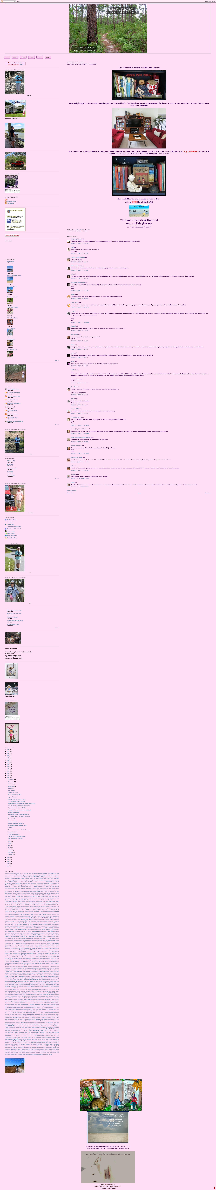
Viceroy (35, 1037)
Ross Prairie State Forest (29, 1012)
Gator (12, 940)
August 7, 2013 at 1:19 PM (79, 330)
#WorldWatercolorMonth (14, 873)
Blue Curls (54, 891)
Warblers (29, 1039)
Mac (50, 973)
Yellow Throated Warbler (24, 1052)
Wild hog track (31, 1044)
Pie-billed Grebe (24, 994)
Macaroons (53, 973)
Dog (10, 921)
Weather (7, 1041)
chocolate (24, 908)
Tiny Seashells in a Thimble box (16, 801)
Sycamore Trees (32, 1029)
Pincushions (7, 996)
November (11, 781)
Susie (72, 353)
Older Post (208, 493)
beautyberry (26, 884)
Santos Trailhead (47, 1014)
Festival (10, 931)
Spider (54, 1020)
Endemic (7, 927)
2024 (8, 753)
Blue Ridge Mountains (36, 893)
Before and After (46, 884)
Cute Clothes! (11, 790)
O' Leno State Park (13, 986)
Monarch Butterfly (39, 978)
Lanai (30, 968)
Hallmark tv (56, 948)
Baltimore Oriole (34, 883)
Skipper (15, 1020)
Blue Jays (20, 893)
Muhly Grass (45, 981)
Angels (8, 880)
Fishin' (20, 931)
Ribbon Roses (32, 1009)
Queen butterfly (47, 999)
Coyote (14, 914)
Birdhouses (31, 886)
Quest (53, 999)
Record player (27, 1002)
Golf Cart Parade (16, 943)
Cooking (17, 913)
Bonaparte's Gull (27, 896)
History (13, 955)
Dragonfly (18, 922)
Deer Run (10, 919)
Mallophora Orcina (9, 974)
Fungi (50, 938)
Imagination (53, 961)
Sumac (6, 1025)
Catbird (22, 904)
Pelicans (7, 992)
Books (78, 230)
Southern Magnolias (40, 1020)
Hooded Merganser (23, 956)
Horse (37, 956)
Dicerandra (35, 919)
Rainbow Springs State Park (53, 1001)
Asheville (29, 881)
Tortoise (20, 1032)
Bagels (54, 881)
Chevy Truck (56, 906)
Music (13, 983)
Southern (33, 1020)
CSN (21, 916)
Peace (50, 991)
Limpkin (7, 971)
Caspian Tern (16, 904)
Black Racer (46, 888)
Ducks (38, 922)
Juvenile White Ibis (9, 966)
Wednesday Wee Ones (20, 1041)
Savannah (53, 1014)
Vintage (48, 1037)
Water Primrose (49, 1039)
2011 (8, 859)
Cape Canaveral (19, 903)
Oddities (57, 986)
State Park (8, 1024)
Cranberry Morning (76, 265)
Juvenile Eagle (44, 964)
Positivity (17, 997)
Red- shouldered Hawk (43, 1004)
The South (26, 1030)
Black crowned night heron (21, 888)
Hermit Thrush (24, 953)
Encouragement (55, 926)
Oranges (7, 989)
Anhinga (12, 880)
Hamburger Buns (49, 950)
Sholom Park (30, 1019)
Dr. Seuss (14, 922)
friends (31, 938)
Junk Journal (27, 964)
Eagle (12, 924)
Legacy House (17, 969)
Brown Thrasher (28, 898)
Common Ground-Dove (18, 911)
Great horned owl (15, 946)
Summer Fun (34, 1025)
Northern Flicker (23, 984)
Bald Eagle (27, 883)
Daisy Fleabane (46, 916)
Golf (10, 943)
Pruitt (25, 999)
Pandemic (23, 991)
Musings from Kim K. (76, 457)
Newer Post (70, 493)
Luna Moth (41, 973)
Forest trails (52, 936)
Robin (34, 1010)
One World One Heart (14, 987)
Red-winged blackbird (10, 1007)
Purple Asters (35, 999)
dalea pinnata (53, 916)
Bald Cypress (22, 883)
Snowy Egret (28, 1020)
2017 (8, 769)
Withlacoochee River (25, 1047)
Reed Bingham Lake (21, 1007)
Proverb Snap (20, 999)
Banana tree (40, 883)
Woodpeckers (14, 1049)
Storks (42, 1024)
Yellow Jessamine (43, 1050)
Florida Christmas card (20, 933)
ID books (42, 961)
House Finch (45, 958)
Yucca (21, 1054)
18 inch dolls (23, 873)
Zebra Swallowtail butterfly (36, 1054)
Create (39, 914)
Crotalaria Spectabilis (9, 916)
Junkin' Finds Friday (35, 964)
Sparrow (50, 1020)
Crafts (31, 914)
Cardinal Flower (43, 903)
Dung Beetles (47, 922)
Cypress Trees (32, 916)
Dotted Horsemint (44, 921)
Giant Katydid (32, 940)
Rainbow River (42, 1001)
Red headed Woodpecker (20, 1004)
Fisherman (17, 931)
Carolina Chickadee (54, 903)
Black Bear (7, 888)
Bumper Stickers (54, 898)
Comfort (38, 909)
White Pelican (22, 1042)
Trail (29, 1032)
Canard (37, 901)
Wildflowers (8, 1046)
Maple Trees (36, 974)
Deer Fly (54, 917)
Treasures (41, 1032)
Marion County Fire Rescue (48, 974)
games (53, 938)
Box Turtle (46, 896)
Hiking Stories (8, 955)
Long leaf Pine (50, 971)
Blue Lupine (25, 893)
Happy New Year (43, 951)
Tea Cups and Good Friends (15, 838)
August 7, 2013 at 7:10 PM (79, 383)
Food (17, 936)
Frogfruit (37, 938)
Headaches (56, 951)
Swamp (16, 1029)
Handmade (7, 951)
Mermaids (7, 978)
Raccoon (30, 1001)
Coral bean (22, 912)
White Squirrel (28, 1042)
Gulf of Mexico (45, 948)
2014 (8, 775)
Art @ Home (10, 464)
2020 (8, 762)
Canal (26, 901)
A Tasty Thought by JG (13, 624)
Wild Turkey (50, 1044)
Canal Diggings (31, 901)
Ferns (6, 931)
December (11, 779)
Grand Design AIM (9, 945)
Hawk (51, 951)
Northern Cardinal (13, 984)
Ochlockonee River (38, 986)
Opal (28, 987)
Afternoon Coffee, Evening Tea (15, 421)
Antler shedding (22, 880)
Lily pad (37, 969)
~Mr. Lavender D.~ (10, 203)
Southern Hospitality (12, 617)
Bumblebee (47, 898)
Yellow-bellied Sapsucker (34, 1052)
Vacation (37, 1035)
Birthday (40, 886)
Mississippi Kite (25, 978)
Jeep (36, 963)
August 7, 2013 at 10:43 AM (80, 307)
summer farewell (17, 1025)
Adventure (18, 875)
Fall (36, 927)
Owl (14, 989)
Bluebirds (52, 894)
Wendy (29, 1041)
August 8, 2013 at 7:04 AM (79, 462)
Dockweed (7, 921)
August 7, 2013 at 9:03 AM (79, 262)
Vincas (44, 1037)
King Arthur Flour (43, 966)
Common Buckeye (54, 909)
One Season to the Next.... (14, 403)
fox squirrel (12, 938)
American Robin (47, 878)
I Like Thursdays (23, 961)
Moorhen (10, 979)
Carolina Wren (8, 904)
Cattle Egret (35, 904)
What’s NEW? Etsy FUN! (14, 794)
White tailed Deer (35, 1042)
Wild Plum (37, 1044)
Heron (29, 953)
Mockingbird (32, 978)
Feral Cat (57, 929)
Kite (6, 968)
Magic (57, 973)
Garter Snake (8, 940)
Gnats (8, 941)
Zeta (44, 1054)
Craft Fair (22, 914)
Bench (12, 886)
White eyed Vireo (52, 1041)
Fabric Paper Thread (12, 307)
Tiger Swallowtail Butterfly (53, 1030)
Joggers (43, 963)
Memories (50, 976)
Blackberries (47, 889)
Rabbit (26, 1001)
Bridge (53, 896)
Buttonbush (34, 899)
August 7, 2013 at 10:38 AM (80, 298)
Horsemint (7, 958)
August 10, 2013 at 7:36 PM (80, 478)
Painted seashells (49, 989)
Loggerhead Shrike (42, 971)
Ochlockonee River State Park (48, 986)
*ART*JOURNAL (11, 475)
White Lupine (9, 1042)
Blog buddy (27, 891)
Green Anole (53, 946)
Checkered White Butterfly (34, 906)
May (9, 845)
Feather (29, 929)
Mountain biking (8, 981)
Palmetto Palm (17, 991)
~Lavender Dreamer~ (11, 201)
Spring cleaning (28, 1022)
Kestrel (25, 966)
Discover (51, 919)
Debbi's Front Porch (12, 318)
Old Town (7, 987)
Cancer (40, 901)
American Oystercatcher (30, 878)
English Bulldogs (13, 927)
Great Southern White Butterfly (25, 946)
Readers (13, 1002)
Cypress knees (25, 916)
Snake (24, 1020)
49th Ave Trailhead (48, 873)
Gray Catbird (38, 945)
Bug (36, 898)
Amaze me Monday (18, 876)
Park (32, 991)
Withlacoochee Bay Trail (52, 1046)
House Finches (51, 958)
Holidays (24, 955)
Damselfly (11, 917)
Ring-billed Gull (45, 1009)
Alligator (40, 875)
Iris (30, 963)
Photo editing (39, 992)
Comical (47, 909)
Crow (16, 916)
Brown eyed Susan (13, 898)
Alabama (29, 875)
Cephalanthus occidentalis (10, 906)
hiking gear (43, 953)
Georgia (27, 940)
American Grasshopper (10, 878)
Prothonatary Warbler (12, 999)
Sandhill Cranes (31, 1014)
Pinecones (19, 996)
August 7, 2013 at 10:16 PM (80, 441)
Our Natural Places (12, 519)
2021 (8, 760)
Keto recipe (29, 966)
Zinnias (46, 1054)
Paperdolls (27, 991)
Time (6, 1032)
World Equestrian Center (42, 1049)
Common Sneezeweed (30, 911)
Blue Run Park (49, 893)
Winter (39, 1046)
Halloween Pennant (14, 950)
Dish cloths (56, 919)
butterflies (15, 899)
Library (26, 969)
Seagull (51, 1015)
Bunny (11, 899)
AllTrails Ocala (11, 531)
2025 (8, 751)
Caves (40, 904)
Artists (25, 881)
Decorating (45, 917)
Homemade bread (9, 956)
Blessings (17, 891)
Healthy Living (12, 953)
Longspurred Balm (26, 973)
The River (9, 265)
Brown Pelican (21, 898)
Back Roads (49, 881)
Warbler (24, 1039)
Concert (53, 911)
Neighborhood (23, 983)
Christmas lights (55, 908)
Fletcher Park (35, 931)
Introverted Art (75, 408)
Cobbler (31, 909)
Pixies (52, 996)
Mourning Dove (22, 981)
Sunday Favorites (49, 1025)
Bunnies (7, 899)
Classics (13, 909)
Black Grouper (40, 888)
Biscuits (44, 886)
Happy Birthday (30, 951)
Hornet (28, 956)
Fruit (44, 938)
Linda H (73, 474)
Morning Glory (16, 979)
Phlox (31, 992)
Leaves (12, 969)
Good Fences (35, 943)
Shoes (25, 1019)
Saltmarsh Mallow (23, 1014)
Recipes (22, 1002)
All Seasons (34, 875)
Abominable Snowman (9, 875)
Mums (52, 981)
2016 (8, 771)
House (33, 958)
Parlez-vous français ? (13, 834)
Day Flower (26, 917)
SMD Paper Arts (11, 460)
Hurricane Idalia (8, 961)
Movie (28, 981)
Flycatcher (13, 936)
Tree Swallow (52, 1032)
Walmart (20, 1039)
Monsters (50, 978)
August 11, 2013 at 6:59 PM (80, 487)
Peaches (53, 991)
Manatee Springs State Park (24, 974)
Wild (58, 1042)
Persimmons (12, 992)
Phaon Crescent (19, 992)
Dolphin (30, 921)
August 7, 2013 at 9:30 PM (79, 405)
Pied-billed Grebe (32, 994)
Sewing (15, 1017)
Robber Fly (29, 1010)
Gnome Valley (16, 941)
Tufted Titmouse (45, 1033)
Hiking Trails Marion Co (13, 535)
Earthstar (16, 924)
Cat (20, 904)
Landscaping (35, 968)
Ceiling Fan (56, 904)
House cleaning (38, 958)
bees (37, 884)
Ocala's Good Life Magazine (24, 986)
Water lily (43, 1039)
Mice (11, 978)
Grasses (21, 945)
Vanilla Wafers (51, 1035)
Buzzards (39, 899)
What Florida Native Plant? (14, 528)
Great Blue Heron (46, 945)
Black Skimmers (52, 888)
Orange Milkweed (37, 987)
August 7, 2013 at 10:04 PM (80, 433)
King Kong (49, 966)
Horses (11, 958)
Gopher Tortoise (51, 943)
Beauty (20, 885)
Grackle (57, 943)
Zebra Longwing (26, 1054)
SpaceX (47, 1020)
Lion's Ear (11, 971)
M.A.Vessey (46, 973)
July (9, 841)
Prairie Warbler (27, 997)
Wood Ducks (49, 1047)
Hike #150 (36, 953)
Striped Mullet (56, 1024)
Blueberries (29, 894)
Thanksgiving (15, 1030)
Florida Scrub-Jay (18, 934)
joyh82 (73, 294)
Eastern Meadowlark (10, 926)
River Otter (14, 1010)
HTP (10, 960)
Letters (22, 969)
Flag (26, 931)
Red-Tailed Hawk (55, 1006)
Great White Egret (37, 946)
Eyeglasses (23, 927)
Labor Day (27, 968)
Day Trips (31, 917)
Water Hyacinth (38, 1039)
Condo (57, 911)
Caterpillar (26, 904)
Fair (27, 927)
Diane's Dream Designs (27, 919)
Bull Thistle (41, 898)
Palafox (54, 989)
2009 (8, 863)
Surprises (29, 1027)
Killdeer (33, 966)
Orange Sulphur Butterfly (53, 987)
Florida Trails (10, 524)
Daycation (36, 917)
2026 (8, 749)
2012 (8, 857)
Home (139, 493)
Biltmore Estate (24, 886)
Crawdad (36, 914)
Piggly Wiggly (39, 994)
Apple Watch (28, 880)
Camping (14, 901)
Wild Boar (20, 1044)
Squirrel (50, 1022)
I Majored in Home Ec (12, 399)
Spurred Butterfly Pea (43, 1022)
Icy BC (72, 361)
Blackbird (7, 891)
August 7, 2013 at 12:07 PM (80, 322)
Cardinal (37, 903)
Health (6, 953)
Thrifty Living (43, 1030)
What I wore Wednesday (42, 1041)
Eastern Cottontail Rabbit (45, 924)
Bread (50, 896)
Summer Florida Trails (26, 1025)
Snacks (20, 1020)
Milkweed (18, 978)
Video (38, 1037)
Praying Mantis (39, 997)
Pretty (6, 999)
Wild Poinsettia (43, 1044)
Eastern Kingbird (55, 924)
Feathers (33, 929)
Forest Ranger (47, 936)
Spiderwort (9, 1022)
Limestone (56, 969)
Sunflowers (56, 1025)
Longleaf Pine (18, 973)
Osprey (10, 989)
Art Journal (18, 881)
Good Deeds (29, 943)
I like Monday (15, 961)
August (10, 788)
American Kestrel (19, 878)
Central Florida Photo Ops (14, 526)
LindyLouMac (74, 302)
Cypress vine (40, 916)
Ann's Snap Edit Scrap (13, 389)
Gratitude (32, 945)
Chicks (10, 908)
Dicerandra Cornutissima (43, 919)
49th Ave (39, 873)
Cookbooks (8, 912)
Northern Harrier (31, 984)
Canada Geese (21, 901)
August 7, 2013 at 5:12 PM (79, 341)
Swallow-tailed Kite (45, 1027)
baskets (54, 883)
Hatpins (48, 951)
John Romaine (51, 963)
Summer (85, 230)
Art (10, 881)
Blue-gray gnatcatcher (21, 894)
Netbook (40, 983)
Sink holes (54, 1019)
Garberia (57, 938)
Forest (25, 936)
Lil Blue (33, 969)
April (9, 848)
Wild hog (25, 1044)
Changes (18, 906)
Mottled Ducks (56, 979)
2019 (8, 764)
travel (37, 1032)
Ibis (39, 961)
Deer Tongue (14, 919)
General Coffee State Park (19, 940)
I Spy (30, 961)
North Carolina (50, 983)
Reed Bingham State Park (32, 1007)
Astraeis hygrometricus (37, 881)
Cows (10, 914)
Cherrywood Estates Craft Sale (46, 906)
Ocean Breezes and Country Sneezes (80, 437)
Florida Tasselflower (27, 934)
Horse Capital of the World (45, 956)
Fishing (23, 931)
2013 (8, 777)
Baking (17, 883)
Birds (35, 886)
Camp (57, 899)
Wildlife (14, 1046)
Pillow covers (56, 994)
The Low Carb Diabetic (13, 414)
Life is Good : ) (11, 406)
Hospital (29, 958)
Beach (6, 885)
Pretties (57, 997)
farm (57, 927)
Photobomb (44, 992)
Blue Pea (30, 893)
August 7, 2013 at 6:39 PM (79, 357)
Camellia (50, 899)
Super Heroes (18, 1027)
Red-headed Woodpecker (23, 1006)
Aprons (42, 880)
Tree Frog (47, 1032)
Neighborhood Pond (33, 983)
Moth (44, 979)
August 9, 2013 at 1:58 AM (79, 470)
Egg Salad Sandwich (37, 926)
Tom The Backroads (12, 410)
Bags (57, 881)
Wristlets (17, 1050)
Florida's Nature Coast (53, 934)
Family (45, 927)
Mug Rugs (40, 981)
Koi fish (22, 968)
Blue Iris (12, 893)
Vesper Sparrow (24, 1037)
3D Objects (34, 873)
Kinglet (57, 966)
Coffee (34, 909)
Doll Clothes (17, 921)
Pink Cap (24, 996)
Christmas (38, 908)
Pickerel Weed (8, 994)
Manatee (15, 974)
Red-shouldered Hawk (35, 1006)
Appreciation (37, 880)
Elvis (51, 926)
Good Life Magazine (42, 943)
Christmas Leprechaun (46, 908)
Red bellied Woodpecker (51, 1002)
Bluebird (35, 894)
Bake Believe (12, 883)
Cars (12, 904)
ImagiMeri (73, 311)
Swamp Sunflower (23, 1029)
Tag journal (39, 1029)
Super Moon (24, 1027)
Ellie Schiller (47, 926)
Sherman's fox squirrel (17, 1019)
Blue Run (43, 893)
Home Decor (44, 955)
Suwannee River (36, 1027)
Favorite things (22, 929)
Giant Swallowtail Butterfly (40, 940)
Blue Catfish (44, 891)
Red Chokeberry (11, 1004)
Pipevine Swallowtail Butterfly (38, 996)
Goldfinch (7, 943)
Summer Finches (12, 821)
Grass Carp (16, 945)
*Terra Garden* (11, 339)
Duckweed (42, 922)
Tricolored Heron (16, 1033)
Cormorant (47, 912)
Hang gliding (18, 951)
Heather (73, 369)
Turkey (50, 1033)
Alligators (44, 875)
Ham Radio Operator (41, 950)
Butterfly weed (27, 899)
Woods (23, 1049)
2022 (8, 758)
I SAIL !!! (10, 827)
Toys (23, 1032)
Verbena (18, 1037)
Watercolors (56, 1039)
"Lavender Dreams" (12, 296)
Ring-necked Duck (52, 1009)
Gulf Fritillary (38, 948)
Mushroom (56, 981)
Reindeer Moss (48, 1007)
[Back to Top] (214, 1188)
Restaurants (11, 1009)
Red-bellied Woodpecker (11, 1006)
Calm (46, 899)
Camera (54, 899)
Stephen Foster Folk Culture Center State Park (21, 1024)
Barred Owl (49, 883)
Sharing (53, 1017)
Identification (47, 961)
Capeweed (25, 903)
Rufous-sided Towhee (50, 1012)
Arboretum (47, 880)
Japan (33, 963)
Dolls (26, 921)
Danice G (73, 326)
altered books (51, 875)
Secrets (10, 1017)
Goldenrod (56, 941)
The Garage (21, 1030)
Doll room (22, 921)
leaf (9, 969)
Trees (57, 1032)
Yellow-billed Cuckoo (44, 1052)
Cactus (43, 899)
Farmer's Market (9, 929)
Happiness (23, 951)
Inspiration (17, 963)
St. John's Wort (55, 1022)
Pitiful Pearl (48, 996)
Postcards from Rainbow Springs (16, 836)
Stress (51, 1024)
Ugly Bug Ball (25, 1035)
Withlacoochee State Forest (38, 1047)
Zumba (50, 1054)
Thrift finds (36, 1030)
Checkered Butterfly (25, 906)
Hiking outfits (56, 953)
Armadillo (57, 880)
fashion (15, 929)
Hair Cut (52, 948)
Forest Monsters (39, 936)
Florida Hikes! (10, 522)
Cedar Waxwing (50, 904)
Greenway (26, 948)
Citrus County (8, 909)
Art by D (14, 881)
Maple (33, 974)
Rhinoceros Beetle (22, 1009)
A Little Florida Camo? (14, 812)
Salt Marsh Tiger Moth (14, 1014)
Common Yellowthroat (40, 911)
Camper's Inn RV (8, 901)
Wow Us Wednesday (53, 1049)
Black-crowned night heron (36, 889)
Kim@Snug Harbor (76, 239)
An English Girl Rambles (13, 392)
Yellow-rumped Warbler (12, 1054)
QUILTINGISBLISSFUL (13, 417)
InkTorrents (10, 471)
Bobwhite (18, 896)
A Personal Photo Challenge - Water (17, 825)
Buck (33, 898)
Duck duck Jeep (27, 922)
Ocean (32, 986)
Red (38, 1002)
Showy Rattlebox (44, 1019)
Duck (22, 922)
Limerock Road (46, 969)
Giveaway (52, 940)
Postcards (21, 997)
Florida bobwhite (11, 933)
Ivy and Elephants (75, 417)
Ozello (26, 989)
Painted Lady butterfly (33, 989)
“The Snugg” (11, 818)
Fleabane (29, 931)
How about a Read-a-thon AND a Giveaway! (19, 829)
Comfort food (43, 909)
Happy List (36, 951)
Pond (13, 997)
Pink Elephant (29, 996)
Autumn (44, 881)
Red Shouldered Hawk (32, 1004)
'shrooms (7, 873)
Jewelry (39, 963)
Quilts (12, 1001)
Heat (19, 953)
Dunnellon (53, 922)
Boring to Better (40, 896)
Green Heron (20, 948)
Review (16, 1009)
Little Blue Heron (18, 971)
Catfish (30, 904)
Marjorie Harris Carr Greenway (30, 976)
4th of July (56, 873)
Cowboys (7, 914)
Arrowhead (7, 881)
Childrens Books (16, 908)
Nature (17, 983)
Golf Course (23, 943)
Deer (51, 917)
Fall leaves (40, 927)
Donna (72, 482)
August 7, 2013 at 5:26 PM (79, 349)
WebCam (10, 1041)
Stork (39, 1024)
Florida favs (27, 933)
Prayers (34, 997)
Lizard (31, 971)
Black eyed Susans (32, 888)
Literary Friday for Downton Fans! (16, 799)
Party (35, 991)
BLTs (41, 891)
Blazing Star (11, 891)
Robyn (72, 344)
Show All (57, 360)
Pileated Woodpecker (48, 994)
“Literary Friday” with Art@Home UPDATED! (19, 810)
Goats (25, 941)
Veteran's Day (30, 1037)
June (9, 843)
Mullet (49, 981)
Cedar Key (44, 904)
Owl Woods (17, 989)
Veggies (10, 1037)
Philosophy (26, 992)
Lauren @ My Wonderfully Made (79, 429)
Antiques (16, 880)
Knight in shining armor (12, 968)
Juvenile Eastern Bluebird (53, 964)
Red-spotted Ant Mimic (45, 1006)
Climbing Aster (19, 909)
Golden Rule (51, 941)
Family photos (52, 927)
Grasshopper (27, 945)
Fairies (30, 927)
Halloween (7, 950)
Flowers (7, 936)
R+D (7, 199)
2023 (8, 755)
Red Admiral (42, 1002)
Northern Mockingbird (40, 984)
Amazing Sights (28, 876)
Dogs (13, 921)
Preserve (52, 997)
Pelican (57, 991)
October (10, 784)
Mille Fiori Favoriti (12, 286)
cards (48, 903)
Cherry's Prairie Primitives (78, 257)
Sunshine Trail (12, 1027)
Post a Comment (71, 490)
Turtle (6, 1035)
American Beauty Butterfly (53, 876)
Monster (45, 978)
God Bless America (31, 941)
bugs (38, 898)
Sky (18, 1020)
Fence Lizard (51, 929)
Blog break (22, 891)
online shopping (23, 987)
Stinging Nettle (34, 1024)
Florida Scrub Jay (9, 934)
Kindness (37, 966)
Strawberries (46, 1024)
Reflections (41, 1007)
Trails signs (33, 1032)
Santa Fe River (39, 1014)
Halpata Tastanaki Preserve (28, 950)
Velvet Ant (14, 1037)
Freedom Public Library (23, 938)
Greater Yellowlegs (46, 946)
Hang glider (12, 951)
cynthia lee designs (76, 445)
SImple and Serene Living (78, 282)
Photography (52, 992)
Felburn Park (45, 929)
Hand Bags (56, 950)
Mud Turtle (36, 981)
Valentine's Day (44, 1035)
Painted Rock (41, 989)
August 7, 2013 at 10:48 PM (80, 453)
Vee (72, 274)
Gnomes (22, 941)
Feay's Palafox (38, 929)
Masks (38, 976)
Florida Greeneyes (34, 933)
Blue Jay (16, 893)
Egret (43, 926)
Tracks (26, 1032)
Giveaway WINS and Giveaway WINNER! (18, 814)
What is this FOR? (12, 832)
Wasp (33, 1039)
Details (19, 919)
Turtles (9, 1035)
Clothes (23, 909)
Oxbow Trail (22, 989)
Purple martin (41, 999)
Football (21, 936)
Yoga (19, 1054)
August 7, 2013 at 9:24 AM (79, 278)
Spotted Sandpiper (16, 1022)
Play (55, 996)
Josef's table (13, 964)
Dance (15, 917)
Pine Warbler (14, 996)
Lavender (44, 968)
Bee (34, 884)
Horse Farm (56, 956)
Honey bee (15, 956)
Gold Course (38, 941)
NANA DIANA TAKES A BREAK (15, 620)
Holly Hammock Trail (32, 955)
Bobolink (13, 896)
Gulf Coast (32, 948)
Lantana (40, 968)
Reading (17, 1002)
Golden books (45, 941)
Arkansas (52, 880)
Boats (6, 896)
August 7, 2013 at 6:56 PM (79, 366)
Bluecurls (57, 894)
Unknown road (32, 1035)
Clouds (27, 909)
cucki (72, 247)
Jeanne (73, 398)
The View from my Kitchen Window (17, 808)
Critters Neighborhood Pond (53, 914)
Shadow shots (21, 1017)
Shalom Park (38, 1017)
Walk (16, 1039)
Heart (17, 953)
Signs (50, 1019)
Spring (22, 1022)
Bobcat (9, 896)
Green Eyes (14, 948)
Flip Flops (44, 931)
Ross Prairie (19, 1012)
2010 (8, 861)
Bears (12, 885)
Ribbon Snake (38, 1009)
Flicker (40, 931)
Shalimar (33, 1017)
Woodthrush (27, 1049)
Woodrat (19, 1049)
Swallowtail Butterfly (54, 1027)
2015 (8, 773)
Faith (34, 927)
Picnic (19, 994)
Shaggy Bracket (28, 1017)
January (10, 854)
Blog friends (33, 891)
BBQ (57, 883)
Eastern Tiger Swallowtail (27, 926)
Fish (13, 931)
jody (72, 465)
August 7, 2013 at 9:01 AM (79, 253)
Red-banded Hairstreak (54, 1004)
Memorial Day (43, 976)
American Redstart (39, 878)
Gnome (11, 941)
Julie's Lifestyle (11, 328)
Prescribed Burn (46, 997)
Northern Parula (49, 984)
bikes (19, 886)
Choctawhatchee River (31, 908)
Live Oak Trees (26, 971)
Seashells (56, 1016)
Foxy (16, 938)
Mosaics (41, 979)
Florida (50, 931)
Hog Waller (18, 955)
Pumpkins (29, 999)
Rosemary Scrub (8, 1012)
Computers (48, 911)
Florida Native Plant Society (45, 933)
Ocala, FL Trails (11, 533)
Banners (45, 883)
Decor (41, 917)
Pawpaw (46, 991)
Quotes (23, 1001)
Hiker (40, 953)
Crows (18, 916)
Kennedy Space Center (18, 966)
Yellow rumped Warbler (13, 1052)
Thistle (30, 1030)
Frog (35, 938)
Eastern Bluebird (22, 924)
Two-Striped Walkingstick (17, 1035)
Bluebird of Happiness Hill (43, 894)
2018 (8, 766)
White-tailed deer (53, 1042)
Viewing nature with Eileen (14, 275)
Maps (41, 974)
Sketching (11, 1020)
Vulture (12, 1039)
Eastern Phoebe (18, 926)
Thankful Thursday (52, 1029)
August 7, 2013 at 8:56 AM (79, 243)
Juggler (22, 964)
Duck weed (34, 922)
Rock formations (40, 1010)
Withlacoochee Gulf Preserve (12, 1047)
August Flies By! (12, 797)
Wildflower (56, 1044)
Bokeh (22, 896)
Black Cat (12, 888)
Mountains (15, 981)
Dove (50, 921)
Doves (53, 921)
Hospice (16, 958)
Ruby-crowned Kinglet (40, 1012)
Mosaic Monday (24, 979)
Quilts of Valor (18, 1001)
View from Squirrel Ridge (13, 396)
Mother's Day (49, 979)
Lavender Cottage (51, 968)
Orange (31, 987)
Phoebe (34, 992)
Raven (10, 1002)
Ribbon (27, 1009)
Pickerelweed (14, 994)
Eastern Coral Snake (33, 924)
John (47, 963)
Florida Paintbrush (55, 933)
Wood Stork (56, 1047)
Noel (43, 983)
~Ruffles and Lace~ (13, 792)
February (10, 852)
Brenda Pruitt (74, 334)
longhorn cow (12, 973)
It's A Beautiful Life (12, 349)
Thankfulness (8, 1030)
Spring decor (35, 1022)
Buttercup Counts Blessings (14, 610)
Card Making (32, 903)
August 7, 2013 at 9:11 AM (79, 270)
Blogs (73, 230)
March (10, 850)
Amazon (45, 876)
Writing (21, 1050)
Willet (17, 1045)
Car (28, 903)
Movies (31, 981)
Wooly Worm (34, 1049)
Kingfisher (53, 966)
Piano (57, 992)
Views (41, 1037)
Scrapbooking (28, 1015)
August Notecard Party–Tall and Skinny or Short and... (22, 803)
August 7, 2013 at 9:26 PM (79, 394)
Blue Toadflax (13, 894)
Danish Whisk (20, 917)
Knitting (19, 968)
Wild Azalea (7, 1044)
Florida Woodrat (44, 934)
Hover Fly (57, 958)
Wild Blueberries (14, 1044)
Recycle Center (33, 1002)
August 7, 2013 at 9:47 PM (79, 413)
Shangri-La (44, 1017)
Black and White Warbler (52, 886)
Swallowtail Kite (9, 1029)
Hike (32, 953)
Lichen (30, 969)
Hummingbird (15, 959)
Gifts (47, 940)
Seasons (7, 1017)
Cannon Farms (51, 901)
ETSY (18, 927)
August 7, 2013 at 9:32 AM (79, 290)
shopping (37, 1019)
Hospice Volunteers (23, 958)
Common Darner (8, 911)
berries (15, 886)
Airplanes (24, 875)
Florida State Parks (12, 538)
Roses (14, 1012)
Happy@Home (10, 261)
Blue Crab (50, 891)
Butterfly (21, 899)
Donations (34, 921)
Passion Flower (40, 991)
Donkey (38, 921)
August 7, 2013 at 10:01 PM (80, 425)
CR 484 (17, 914)
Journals (18, 964)
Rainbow (37, 1001)
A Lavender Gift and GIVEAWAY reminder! (19, 816)
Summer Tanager (41, 1025)
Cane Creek (45, 901)
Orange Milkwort (44, 987)
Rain (33, 1001)
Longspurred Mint (34, 973)
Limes (52, 969)
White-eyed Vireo (44, 1042)
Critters (44, 914)
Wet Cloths (34, 1041)
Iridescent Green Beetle (25, 963)
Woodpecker (7, 1049)
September (11, 786)
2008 (8, 866)
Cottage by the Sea (12, 468)
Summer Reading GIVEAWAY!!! (16, 823)
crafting (27, 914)
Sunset (7, 1027)
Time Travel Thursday (13, 1032)
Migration (14, 978)
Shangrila (49, 1017)
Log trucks (35, 971)
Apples (32, 880)
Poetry (10, 997)
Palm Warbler (11, 991)
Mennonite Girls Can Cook (14, 613)
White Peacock (16, 1042)
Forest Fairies (31, 936)
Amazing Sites (38, 876)
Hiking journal (49, 953)
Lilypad (41, 969)
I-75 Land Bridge (34, 961)
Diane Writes (74, 386)
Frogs (41, 938)
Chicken (7, 908)
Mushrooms (8, 983)
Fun (81, 230)
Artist (22, 881)
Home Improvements (53, 955)
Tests (44, 1029)
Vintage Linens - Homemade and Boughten (19, 805)
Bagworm (7, 883)
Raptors (6, 1002)
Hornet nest (32, 956)
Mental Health (56, 976)
